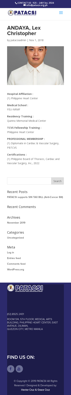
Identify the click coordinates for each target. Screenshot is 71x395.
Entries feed (14, 258)
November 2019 (16, 223)
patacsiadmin (18, 40)
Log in (10, 252)
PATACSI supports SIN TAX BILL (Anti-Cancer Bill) (35, 197)
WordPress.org (15, 269)
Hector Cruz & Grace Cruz (35, 390)
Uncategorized (15, 238)
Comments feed (16, 264)
